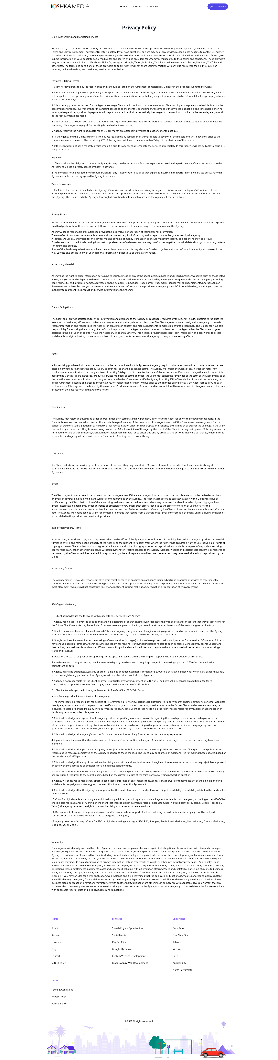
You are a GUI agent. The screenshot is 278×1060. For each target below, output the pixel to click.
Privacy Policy (59, 996)
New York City (180, 935)
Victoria (177, 949)
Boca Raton (179, 928)
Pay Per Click (119, 942)
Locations (57, 942)
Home (123, 6)
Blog (54, 949)
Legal (55, 980)
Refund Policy (59, 1003)
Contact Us (58, 956)
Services (117, 919)
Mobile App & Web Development (130, 963)
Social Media (119, 935)
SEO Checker (59, 963)
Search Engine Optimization (127, 928)
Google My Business (123, 949)
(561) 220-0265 (218, 6)
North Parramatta (182, 970)
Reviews (56, 935)
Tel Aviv (177, 942)
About (55, 928)
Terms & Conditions (62, 989)
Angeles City (179, 963)
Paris (175, 956)
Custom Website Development (129, 956)
